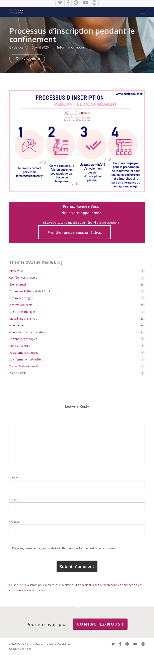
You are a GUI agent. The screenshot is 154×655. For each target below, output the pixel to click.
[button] (142, 12)
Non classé (16, 325)
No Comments (30, 58)
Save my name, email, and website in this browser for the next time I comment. (65, 548)
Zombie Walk (17, 373)
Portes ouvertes (19, 346)
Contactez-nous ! (100, 624)
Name (14, 478)
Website (14, 521)
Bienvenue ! (16, 271)
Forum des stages (21, 298)
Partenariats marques (23, 339)
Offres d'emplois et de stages (28, 332)
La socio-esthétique (22, 312)
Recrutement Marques (23, 352)
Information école (70, 47)
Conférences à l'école (23, 277)
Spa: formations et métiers (26, 359)
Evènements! (17, 284)
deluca (18, 47)
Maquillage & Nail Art (23, 318)
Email (14, 500)
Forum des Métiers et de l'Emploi (30, 291)
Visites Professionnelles (24, 366)
